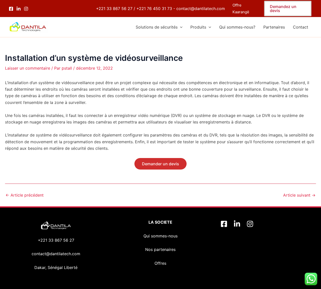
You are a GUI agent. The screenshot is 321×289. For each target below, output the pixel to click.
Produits (198, 27)
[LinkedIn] (18, 9)
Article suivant (299, 195)
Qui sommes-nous (160, 235)
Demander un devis (160, 163)
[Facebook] (11, 9)
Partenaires (274, 27)
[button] (287, 8)
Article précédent (25, 195)
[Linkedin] (237, 224)
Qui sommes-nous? (237, 27)
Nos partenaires (160, 249)
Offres (160, 263)
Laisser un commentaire (27, 68)
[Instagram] (26, 9)
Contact (300, 27)
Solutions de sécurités (157, 27)
